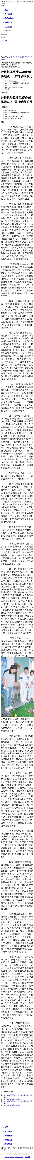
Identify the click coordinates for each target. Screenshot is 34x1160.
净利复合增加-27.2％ (13, 1099)
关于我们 (8, 14)
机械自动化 (9, 18)
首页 (6, 10)
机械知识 (8, 22)
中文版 (3, 37)
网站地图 (27, 1157)
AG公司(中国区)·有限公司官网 (19, 57)
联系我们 (8, 27)
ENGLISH (4, 41)
